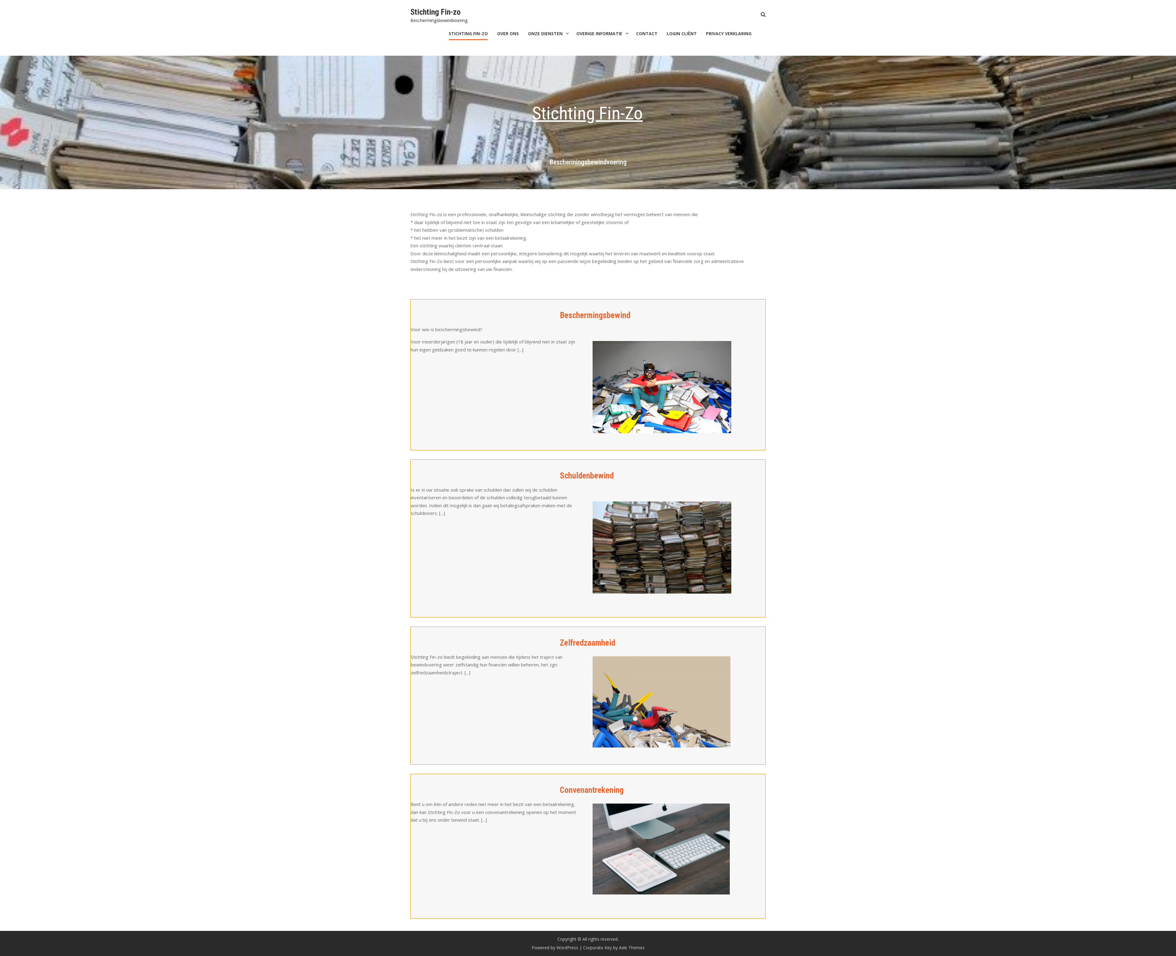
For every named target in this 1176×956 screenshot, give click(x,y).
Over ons (508, 33)
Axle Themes (632, 947)
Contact (647, 33)
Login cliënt (682, 33)
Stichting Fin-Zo (468, 33)
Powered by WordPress (555, 947)
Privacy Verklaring (729, 33)
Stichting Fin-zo (435, 12)
